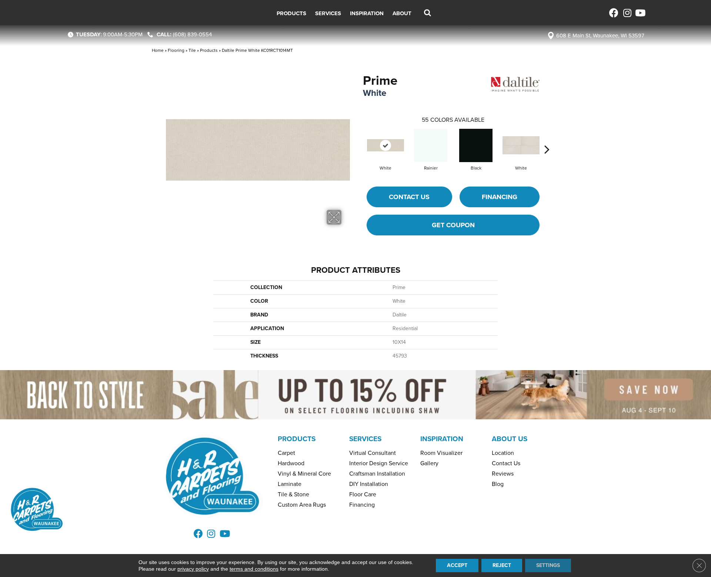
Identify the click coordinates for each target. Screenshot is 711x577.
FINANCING (499, 197)
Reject (502, 565)
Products (209, 50)
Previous (359, 138)
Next (547, 138)
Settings (548, 565)
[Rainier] (430, 145)
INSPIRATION (441, 438)
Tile (192, 50)
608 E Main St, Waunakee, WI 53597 (600, 35)
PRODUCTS (297, 438)
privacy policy (193, 569)
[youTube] (639, 12)
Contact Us (409, 197)
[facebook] (613, 12)
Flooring (176, 50)
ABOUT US (509, 438)
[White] (385, 145)
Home (158, 50)
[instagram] (626, 12)
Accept (457, 565)
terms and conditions (254, 569)
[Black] (475, 145)
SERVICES (365, 438)
